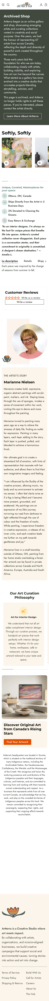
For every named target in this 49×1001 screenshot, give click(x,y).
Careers (30, 983)
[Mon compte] (40, 4)
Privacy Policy (9, 978)
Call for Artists (33, 978)
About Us (31, 988)
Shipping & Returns (12, 983)
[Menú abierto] (2, 4)
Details (28, 261)
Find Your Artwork (17, 742)
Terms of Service (10, 972)
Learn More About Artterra (22, 116)
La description (10, 261)
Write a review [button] (24, 302)
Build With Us (33, 972)
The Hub (30, 994)
